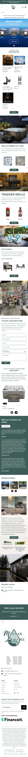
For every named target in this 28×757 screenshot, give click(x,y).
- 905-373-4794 (7, 668)
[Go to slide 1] (14, 45)
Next (16, 412)
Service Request (18, 687)
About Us (14, 537)
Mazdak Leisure (11, 749)
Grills (2, 689)
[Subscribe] (23, 707)
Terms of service (7, 753)
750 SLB (4, 406)
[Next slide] (25, 33)
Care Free (16, 86)
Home (2, 12)
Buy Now (14, 222)
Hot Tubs (3, 685)
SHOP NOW (14, 41)
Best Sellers (4, 682)
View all (14, 112)
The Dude (5, 104)
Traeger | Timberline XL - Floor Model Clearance (8, 68)
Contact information (20, 751)
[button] (2, 7)
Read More (6, 426)
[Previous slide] (2, 33)
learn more (13, 616)
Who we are (17, 682)
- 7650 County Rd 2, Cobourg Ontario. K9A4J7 (13, 674)
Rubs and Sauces (5, 693)
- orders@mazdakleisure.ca (11, 671)
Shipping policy (22, 753)
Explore (14, 169)
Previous (11, 412)
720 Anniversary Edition (18, 68)
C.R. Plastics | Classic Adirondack (8, 87)
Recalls (15, 689)
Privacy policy (11, 751)
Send (6, 362)
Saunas (3, 687)
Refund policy (15, 753)
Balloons (3, 691)
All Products (17, 685)
